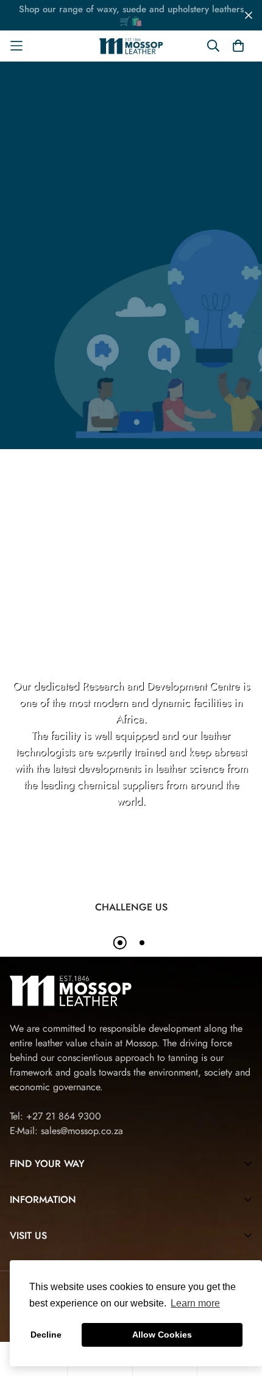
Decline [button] (46, 1334)
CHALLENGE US (131, 907)
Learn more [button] (195, 1303)
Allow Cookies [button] (162, 1334)
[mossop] (131, 46)
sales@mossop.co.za (82, 1131)
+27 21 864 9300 (63, 1116)
